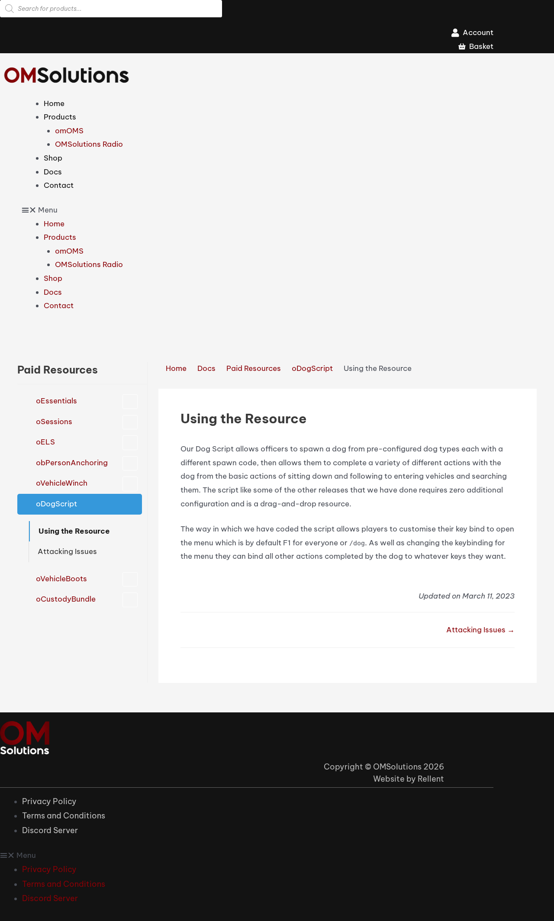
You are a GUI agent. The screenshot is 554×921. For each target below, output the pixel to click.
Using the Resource (74, 531)
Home (54, 103)
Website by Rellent (408, 779)
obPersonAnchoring (72, 462)
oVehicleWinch (61, 483)
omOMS (69, 130)
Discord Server (50, 830)
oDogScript (56, 504)
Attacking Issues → (480, 629)
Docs (53, 172)
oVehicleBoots (61, 578)
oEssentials (56, 401)
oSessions (54, 421)
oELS (45, 442)
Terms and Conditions (63, 816)
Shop (53, 158)
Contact (59, 185)
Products (60, 117)
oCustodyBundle (66, 599)
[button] (257, 210)
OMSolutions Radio (89, 144)
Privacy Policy (49, 801)
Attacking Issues (67, 551)
